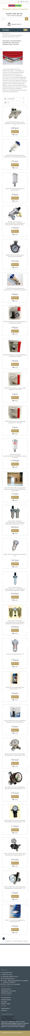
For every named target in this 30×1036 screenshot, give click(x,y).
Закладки (4, 1001)
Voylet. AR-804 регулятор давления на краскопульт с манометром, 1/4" (15, 854)
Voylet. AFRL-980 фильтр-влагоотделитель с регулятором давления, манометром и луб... (15, 622)
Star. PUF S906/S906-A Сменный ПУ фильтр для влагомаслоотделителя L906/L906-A (15, 489)
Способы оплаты (6, 989)
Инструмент (7, 33)
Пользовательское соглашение (9, 1032)
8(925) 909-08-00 (7, 972)
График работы (5, 1008)
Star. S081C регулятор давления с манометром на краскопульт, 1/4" (15, 787)
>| (16, 938)
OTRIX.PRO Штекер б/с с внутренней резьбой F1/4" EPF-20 (15, 388)
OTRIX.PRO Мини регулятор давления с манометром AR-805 (15, 355)
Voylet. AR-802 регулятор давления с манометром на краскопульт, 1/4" (15, 821)
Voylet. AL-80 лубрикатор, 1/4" (15, 654)
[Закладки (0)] (21, 1)
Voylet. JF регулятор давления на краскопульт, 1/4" (15, 920)
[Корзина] (25, 1)
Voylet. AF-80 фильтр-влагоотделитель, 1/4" (15, 555)
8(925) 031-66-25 (7, 974)
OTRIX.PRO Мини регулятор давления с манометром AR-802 (15, 322)
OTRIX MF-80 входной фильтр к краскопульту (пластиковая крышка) (15, 289)
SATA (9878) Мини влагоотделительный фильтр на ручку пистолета (15, 456)
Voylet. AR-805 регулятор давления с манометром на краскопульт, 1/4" (15, 887)
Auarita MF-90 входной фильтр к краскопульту (15, 189)
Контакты (4, 1010)
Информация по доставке (8, 991)
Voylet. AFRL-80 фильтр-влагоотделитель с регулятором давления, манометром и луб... (15, 522)
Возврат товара (5, 1003)
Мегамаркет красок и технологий (15, 9)
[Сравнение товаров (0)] (23, 1)
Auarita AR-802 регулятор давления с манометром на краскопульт (15, 721)
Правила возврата (6, 993)
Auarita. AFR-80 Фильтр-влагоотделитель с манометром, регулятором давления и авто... (15, 223)
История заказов (6, 999)
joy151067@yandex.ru (9, 978)
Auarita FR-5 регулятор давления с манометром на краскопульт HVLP (15, 754)
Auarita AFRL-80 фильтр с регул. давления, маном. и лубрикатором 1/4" (15, 123)
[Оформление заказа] (27, 1)
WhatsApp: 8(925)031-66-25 (10, 976)
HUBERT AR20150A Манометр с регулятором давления (15, 255)
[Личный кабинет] (19, 1)
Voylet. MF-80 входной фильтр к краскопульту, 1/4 (15, 688)
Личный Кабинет (6, 997)
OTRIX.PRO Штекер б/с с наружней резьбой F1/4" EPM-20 (15, 422)
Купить (15, 131)
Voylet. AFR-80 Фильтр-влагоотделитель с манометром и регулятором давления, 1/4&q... (15, 589)
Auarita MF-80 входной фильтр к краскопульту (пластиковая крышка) (15, 156)
